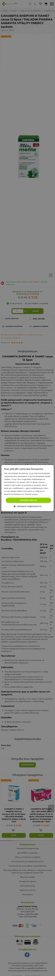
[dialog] (27, 488)
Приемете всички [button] (28, 500)
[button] (27, 506)
